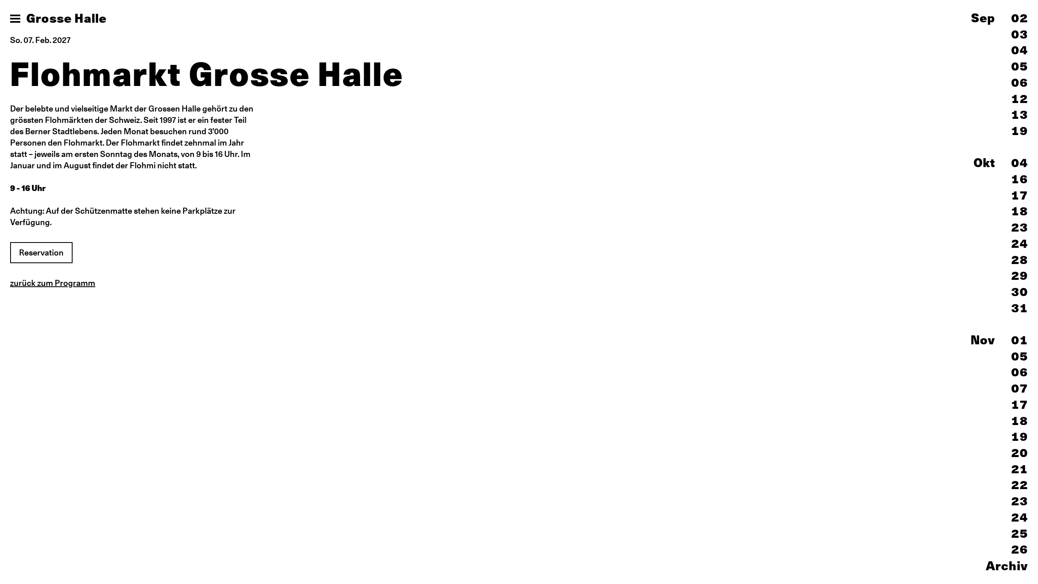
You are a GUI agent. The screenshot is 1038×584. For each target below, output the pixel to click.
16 (1020, 179)
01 (1020, 340)
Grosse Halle (66, 18)
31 (1020, 308)
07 (1020, 388)
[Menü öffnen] (15, 19)
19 (1020, 131)
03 (1020, 34)
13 (1020, 114)
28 (1020, 260)
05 (1020, 66)
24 (1020, 243)
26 (1020, 549)
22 (1020, 485)
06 (1020, 82)
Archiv (1007, 566)
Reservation (41, 252)
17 (1020, 195)
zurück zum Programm (52, 282)
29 (1020, 275)
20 (1020, 453)
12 (1020, 99)
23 (1020, 227)
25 (1020, 533)
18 (1020, 211)
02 (1020, 18)
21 (1020, 469)
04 (1020, 50)
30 (1020, 292)
